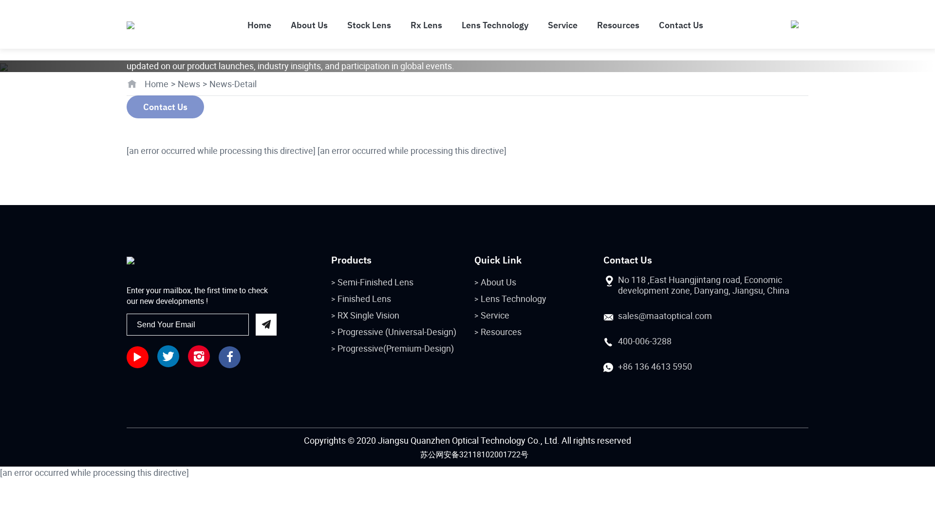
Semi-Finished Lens (375, 282)
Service (495, 315)
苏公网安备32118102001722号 (474, 454)
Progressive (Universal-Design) (396, 332)
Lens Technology (513, 298)
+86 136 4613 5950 (655, 366)
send (266, 325)
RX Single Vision (368, 315)
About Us (498, 282)
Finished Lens (364, 298)
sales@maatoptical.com (665, 315)
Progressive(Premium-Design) (395, 348)
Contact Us (165, 107)
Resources (501, 332)
